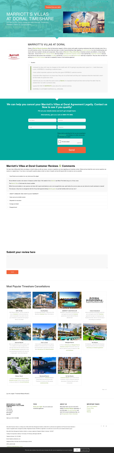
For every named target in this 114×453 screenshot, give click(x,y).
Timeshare (47, 377)
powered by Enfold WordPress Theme (15, 446)
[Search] (105, 7)
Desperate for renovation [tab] (15, 200)
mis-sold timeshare (72, 410)
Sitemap (89, 412)
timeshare (15, 314)
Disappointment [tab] (13, 207)
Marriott (53, 180)
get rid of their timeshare (39, 57)
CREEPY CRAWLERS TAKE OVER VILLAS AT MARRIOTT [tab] (24, 194)
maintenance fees (67, 55)
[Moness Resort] (19, 365)
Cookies (89, 410)
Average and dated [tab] (14, 204)
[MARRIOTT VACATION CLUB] (69, 300)
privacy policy (62, 135)
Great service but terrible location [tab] (18, 197)
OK (77, 450)
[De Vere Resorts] (69, 365)
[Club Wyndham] (44, 300)
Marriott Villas (14, 183)
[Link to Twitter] (103, 426)
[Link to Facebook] (101, 426)
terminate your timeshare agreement (95, 347)
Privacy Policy (90, 408)
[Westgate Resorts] (69, 331)
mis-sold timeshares (86, 50)
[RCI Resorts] (95, 331)
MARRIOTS (48, 86)
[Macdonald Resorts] (44, 365)
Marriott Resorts (37, 48)
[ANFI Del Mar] (19, 300)
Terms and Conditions (92, 406)
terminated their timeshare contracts (72, 53)
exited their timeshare (96, 53)
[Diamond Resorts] (19, 331)
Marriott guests (52, 189)
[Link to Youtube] (106, 426)
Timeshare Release (64, 377)
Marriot (62, 81)
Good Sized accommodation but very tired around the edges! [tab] (24, 176)
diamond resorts (15, 349)
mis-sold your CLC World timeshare (46, 349)
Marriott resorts (77, 55)
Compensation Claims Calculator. (70, 414)
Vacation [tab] (33, 62)
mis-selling (53, 55)
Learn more (85, 450)
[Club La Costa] (44, 331)
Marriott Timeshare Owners (47, 53)
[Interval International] (95, 300)
